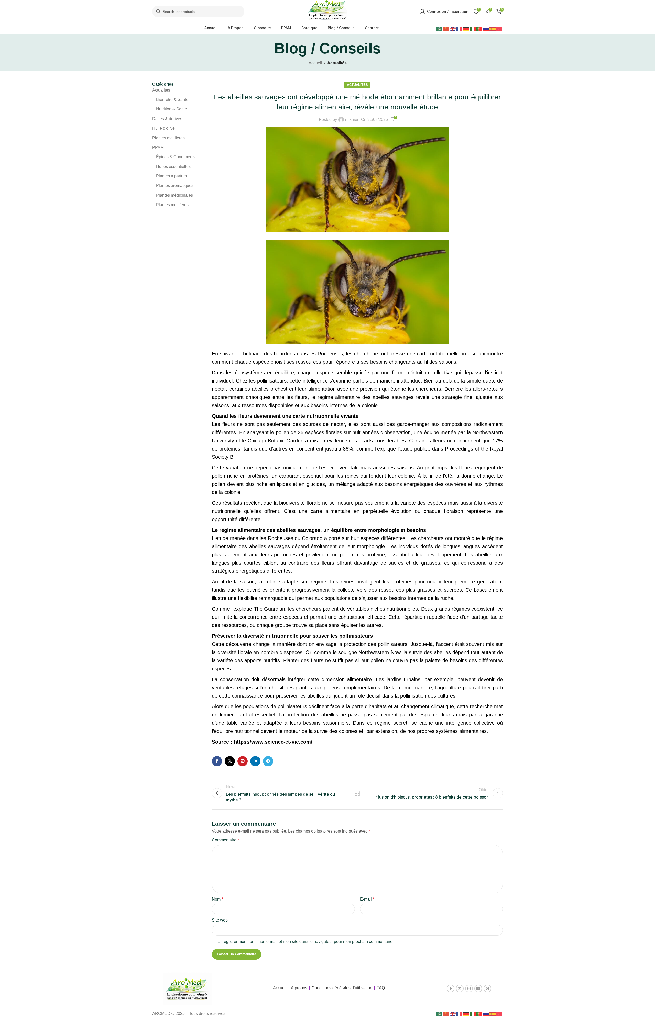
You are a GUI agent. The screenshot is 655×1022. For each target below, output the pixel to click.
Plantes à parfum (171, 176)
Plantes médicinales (174, 195)
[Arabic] (439, 28)
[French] (459, 28)
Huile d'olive (163, 128)
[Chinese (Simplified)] (446, 28)
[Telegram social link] (268, 761)
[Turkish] (499, 28)
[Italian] (473, 28)
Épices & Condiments (175, 157)
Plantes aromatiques (174, 185)
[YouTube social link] (478, 988)
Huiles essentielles (173, 166)
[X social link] (230, 761)
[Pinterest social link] (242, 761)
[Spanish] (492, 28)
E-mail (367, 899)
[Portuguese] (479, 28)
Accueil (315, 63)
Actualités (337, 63)
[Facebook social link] (217, 761)
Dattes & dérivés (167, 119)
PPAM (158, 147)
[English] (453, 28)
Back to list (357, 793)
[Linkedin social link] (255, 761)
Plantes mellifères (168, 138)
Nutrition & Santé (171, 109)
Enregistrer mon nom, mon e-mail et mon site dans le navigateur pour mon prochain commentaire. (305, 941)
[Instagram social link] (469, 988)
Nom (217, 899)
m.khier (351, 119)
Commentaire (225, 840)
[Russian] (486, 28)
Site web (220, 920)
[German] (466, 28)
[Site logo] (327, 11)
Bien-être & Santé (172, 99)
